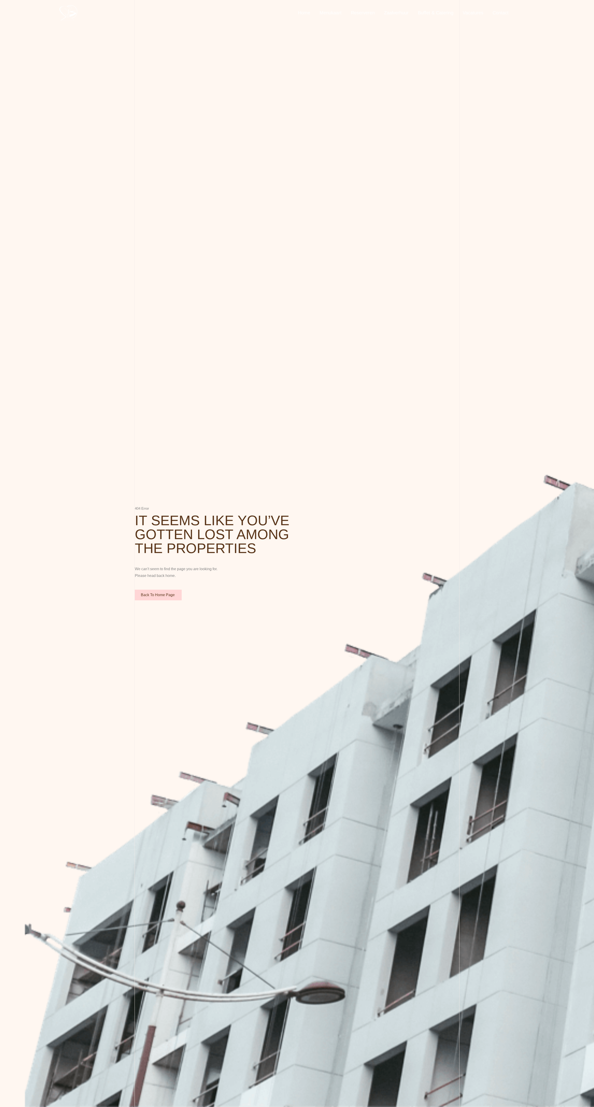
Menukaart (331, 12)
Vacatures (473, 12)
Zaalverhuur (396, 12)
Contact (501, 12)
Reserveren (363, 12)
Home (304, 12)
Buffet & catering (435, 12)
